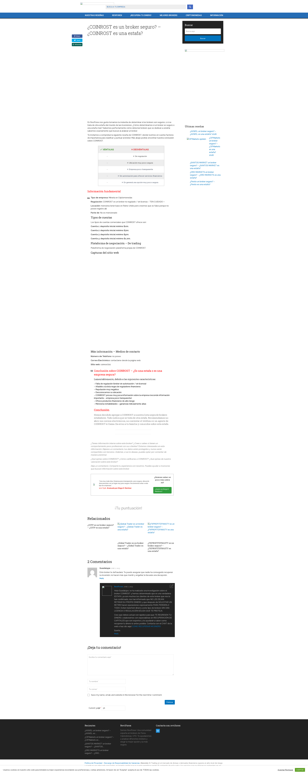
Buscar (202, 38)
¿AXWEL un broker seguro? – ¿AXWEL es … (98, 732)
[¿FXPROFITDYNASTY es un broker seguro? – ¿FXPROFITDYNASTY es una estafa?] (161, 532)
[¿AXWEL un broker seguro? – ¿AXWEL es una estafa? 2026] (187, 132)
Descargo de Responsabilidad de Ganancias (122, 763)
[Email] (158, 731)
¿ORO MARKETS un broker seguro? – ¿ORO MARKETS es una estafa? (205, 175)
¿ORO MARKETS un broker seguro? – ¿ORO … (97, 751)
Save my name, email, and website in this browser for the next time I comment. (126, 695)
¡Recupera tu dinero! (140, 15)
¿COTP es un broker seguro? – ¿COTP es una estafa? (100, 526)
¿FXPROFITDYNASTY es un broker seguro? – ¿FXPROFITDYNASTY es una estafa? (161, 547)
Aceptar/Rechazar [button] (285, 770)
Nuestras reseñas (94, 15)
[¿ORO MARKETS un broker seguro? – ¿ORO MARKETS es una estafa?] (187, 172)
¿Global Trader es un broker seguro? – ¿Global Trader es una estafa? (131, 546)
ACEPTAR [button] (300, 770)
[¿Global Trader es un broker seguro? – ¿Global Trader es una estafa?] (131, 532)
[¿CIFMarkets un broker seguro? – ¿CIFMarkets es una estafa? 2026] (197, 147)
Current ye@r (95, 708)
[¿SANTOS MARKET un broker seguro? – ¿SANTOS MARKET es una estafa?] (187, 163)
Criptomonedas (194, 15)
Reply (101, 578)
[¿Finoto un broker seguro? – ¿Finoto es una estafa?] (187, 182)
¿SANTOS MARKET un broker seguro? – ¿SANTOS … (98, 745)
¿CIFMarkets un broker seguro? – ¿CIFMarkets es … (99, 738)
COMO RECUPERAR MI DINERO (146, 626)
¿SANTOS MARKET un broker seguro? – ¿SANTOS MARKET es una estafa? (204, 165)
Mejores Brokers (168, 15)
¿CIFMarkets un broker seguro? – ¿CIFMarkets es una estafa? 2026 (214, 146)
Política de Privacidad (93, 763)
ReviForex (117, 15)
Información (216, 15)
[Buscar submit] (190, 7)
